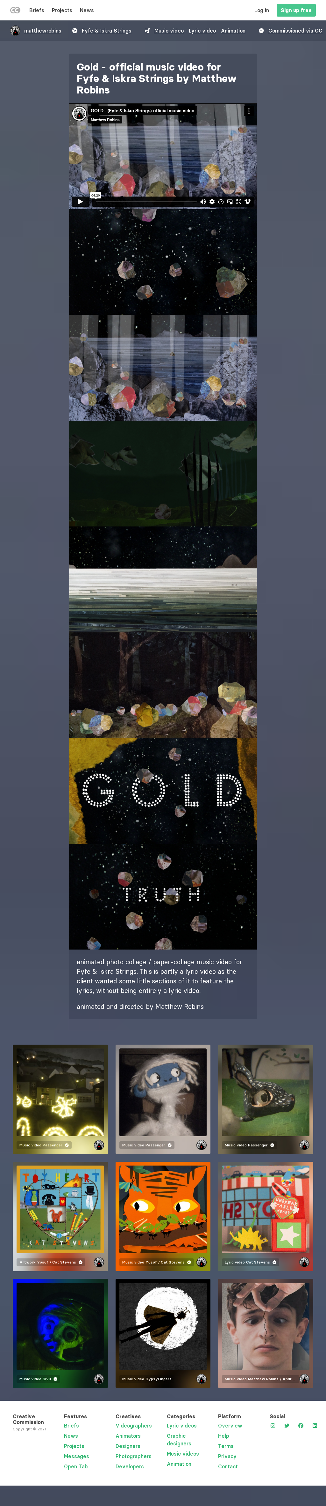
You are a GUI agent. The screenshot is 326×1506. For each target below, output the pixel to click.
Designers (128, 1446)
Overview (230, 1425)
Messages (76, 1456)
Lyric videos (182, 1425)
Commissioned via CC (295, 30)
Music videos (183, 1453)
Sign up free (296, 10)
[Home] (15, 11)
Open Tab (76, 1466)
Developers (130, 1466)
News (87, 10)
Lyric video (202, 30)
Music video (169, 30)
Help (223, 1436)
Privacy (227, 1456)
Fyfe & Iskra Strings (106, 30)
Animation (233, 30)
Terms (226, 1446)
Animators (128, 1436)
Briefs (36, 10)
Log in (261, 10)
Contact (228, 1466)
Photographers (134, 1456)
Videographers (134, 1425)
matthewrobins (42, 30)
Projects (62, 10)
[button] (163, 262)
